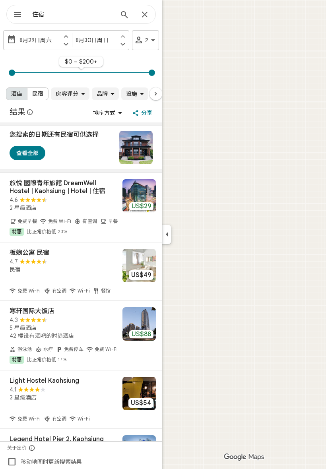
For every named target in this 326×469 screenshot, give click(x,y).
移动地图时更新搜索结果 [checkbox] (44, 462)
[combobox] (72, 14)
